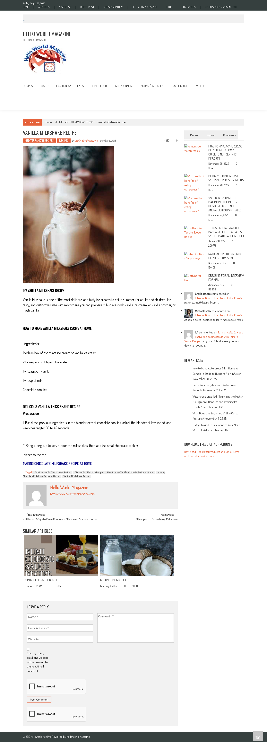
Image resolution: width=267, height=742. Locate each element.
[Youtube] (77, 498)
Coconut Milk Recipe (113, 580)
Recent (194, 135)
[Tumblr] (60, 498)
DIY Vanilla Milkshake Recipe (89, 472)
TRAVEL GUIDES (179, 86)
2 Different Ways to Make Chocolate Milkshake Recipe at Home (60, 519)
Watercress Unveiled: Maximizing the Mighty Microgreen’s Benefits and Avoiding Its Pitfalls (224, 204)
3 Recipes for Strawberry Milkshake (157, 519)
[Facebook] (51, 498)
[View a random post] (238, 86)
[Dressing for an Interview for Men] (194, 278)
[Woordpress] (73, 498)
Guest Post (87, 7)
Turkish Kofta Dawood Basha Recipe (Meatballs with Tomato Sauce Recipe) (226, 232)
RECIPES (28, 86)
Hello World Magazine (86, 140)
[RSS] (56, 498)
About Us (44, 7)
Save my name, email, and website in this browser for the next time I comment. (38, 662)
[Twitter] (64, 498)
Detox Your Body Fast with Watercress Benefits (226, 178)
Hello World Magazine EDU (221, 7)
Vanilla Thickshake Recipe (76, 476)
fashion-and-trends (70, 86)
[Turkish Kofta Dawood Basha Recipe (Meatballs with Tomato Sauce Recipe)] (194, 232)
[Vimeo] (68, 498)
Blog (169, 7)
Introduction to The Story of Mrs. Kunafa (218, 298)
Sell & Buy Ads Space (144, 7)
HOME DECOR (99, 86)
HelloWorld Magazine (78, 736)
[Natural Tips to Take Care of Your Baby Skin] (194, 256)
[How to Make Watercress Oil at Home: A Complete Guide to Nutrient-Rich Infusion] (194, 148)
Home (26, 7)
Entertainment (124, 86)
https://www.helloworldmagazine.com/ (73, 494)
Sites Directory (113, 7)
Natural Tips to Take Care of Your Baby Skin (225, 256)
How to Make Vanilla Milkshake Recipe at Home (130, 472)
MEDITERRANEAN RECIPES (80, 122)
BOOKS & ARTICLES (152, 86)
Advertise (65, 7)
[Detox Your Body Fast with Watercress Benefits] (194, 182)
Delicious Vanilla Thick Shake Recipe (52, 472)
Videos (200, 86)
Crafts (44, 86)
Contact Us (189, 7)
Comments (229, 135)
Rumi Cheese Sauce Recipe (41, 580)
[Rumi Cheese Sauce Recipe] (61, 555)
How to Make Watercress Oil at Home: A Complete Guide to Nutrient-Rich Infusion (225, 152)
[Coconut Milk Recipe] (137, 555)
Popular (211, 135)
